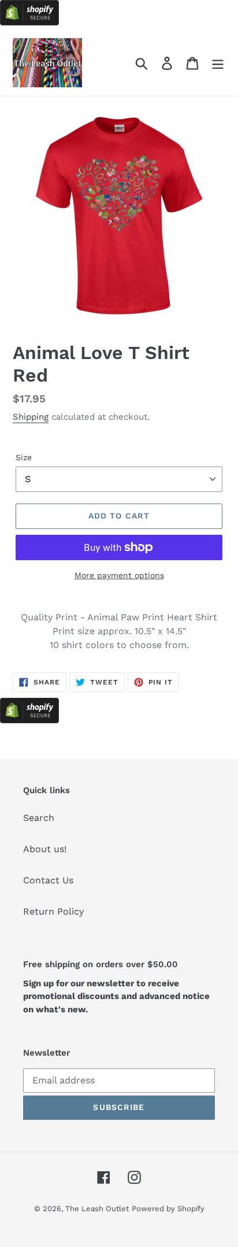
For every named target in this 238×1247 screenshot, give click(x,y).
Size (24, 457)
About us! (44, 848)
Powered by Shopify (168, 1208)
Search (38, 817)
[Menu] (217, 63)
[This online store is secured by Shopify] (29, 22)
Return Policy (53, 911)
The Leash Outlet (97, 1208)
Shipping (31, 417)
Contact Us (48, 880)
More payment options (119, 575)
